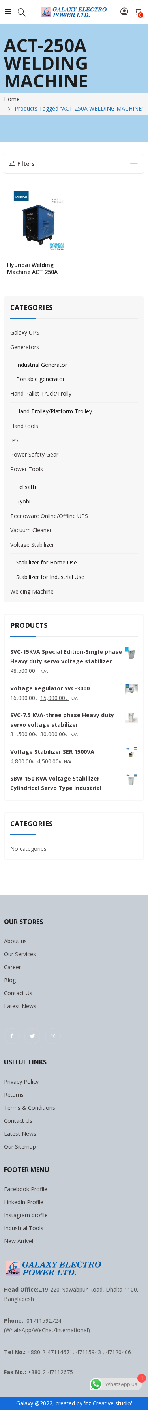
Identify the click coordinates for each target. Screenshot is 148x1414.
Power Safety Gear (34, 454)
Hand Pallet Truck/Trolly (40, 393)
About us (15, 941)
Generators (24, 347)
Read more (69, 270)
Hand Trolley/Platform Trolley (54, 411)
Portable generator (40, 379)
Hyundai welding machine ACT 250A (32, 268)
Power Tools (26, 469)
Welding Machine (32, 591)
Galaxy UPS (24, 332)
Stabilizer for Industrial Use (50, 577)
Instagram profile (26, 1215)
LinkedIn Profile (23, 1202)
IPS (14, 440)
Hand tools (24, 425)
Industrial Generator (41, 364)
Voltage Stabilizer (32, 544)
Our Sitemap (20, 1146)
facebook (12, 1036)
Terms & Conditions (29, 1107)
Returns (14, 1094)
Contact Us (18, 993)
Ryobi (23, 501)
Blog (10, 980)
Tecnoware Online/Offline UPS (49, 516)
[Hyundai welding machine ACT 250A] (39, 223)
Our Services (20, 954)
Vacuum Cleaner (31, 530)
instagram (53, 1036)
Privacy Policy (21, 1081)
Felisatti (26, 486)
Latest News (20, 1006)
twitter (32, 1036)
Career (12, 967)
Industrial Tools (23, 1228)
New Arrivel (18, 1241)
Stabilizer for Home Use (46, 562)
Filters (25, 163)
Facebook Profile (25, 1189)
